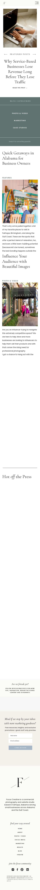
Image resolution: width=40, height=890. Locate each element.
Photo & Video (10, 281)
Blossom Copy (29, 877)
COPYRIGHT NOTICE (12, 879)
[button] (37, 3)
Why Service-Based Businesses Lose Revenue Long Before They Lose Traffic (20, 72)
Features (7, 178)
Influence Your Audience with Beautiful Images (16, 261)
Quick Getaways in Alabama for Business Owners (18, 158)
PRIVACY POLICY (23, 879)
